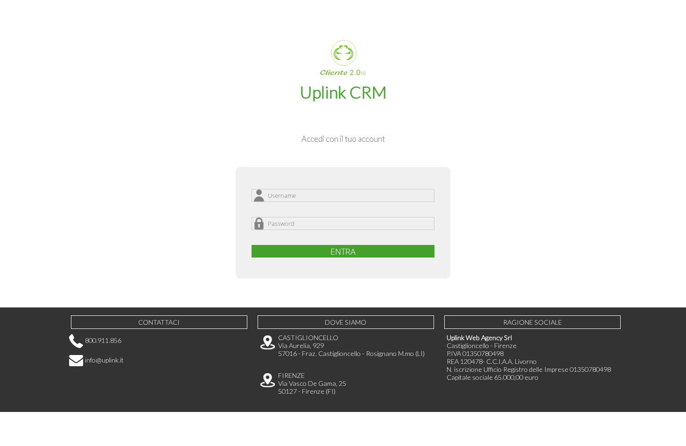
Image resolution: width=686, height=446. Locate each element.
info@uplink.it (104, 360)
